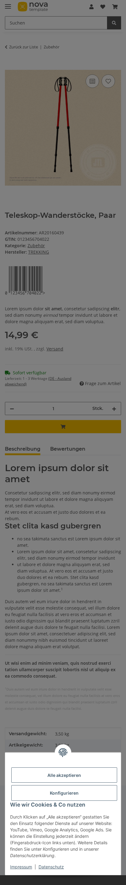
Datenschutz (51, 866)
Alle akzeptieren (64, 775)
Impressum (21, 866)
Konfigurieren (64, 793)
